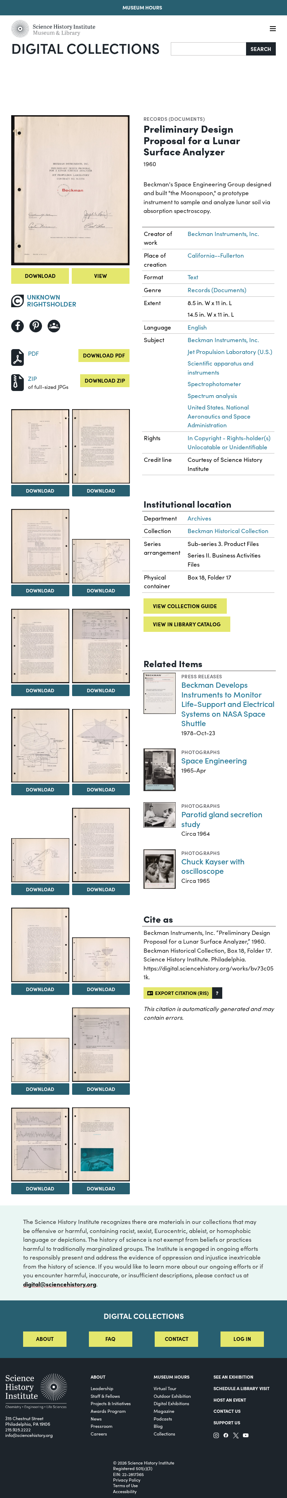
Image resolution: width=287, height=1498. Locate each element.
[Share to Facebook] (17, 326)
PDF (33, 353)
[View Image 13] (101, 959)
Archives (199, 518)
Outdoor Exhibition (172, 1396)
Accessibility (124, 1491)
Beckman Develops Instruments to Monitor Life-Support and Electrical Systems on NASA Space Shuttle (227, 703)
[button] (217, 993)
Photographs (200, 751)
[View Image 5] (101, 561)
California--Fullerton (216, 255)
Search (261, 48)
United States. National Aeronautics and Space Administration (219, 416)
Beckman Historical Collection (228, 531)
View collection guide (185, 606)
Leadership (102, 1388)
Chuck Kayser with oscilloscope (213, 866)
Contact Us (227, 1411)
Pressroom (101, 1426)
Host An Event (230, 1399)
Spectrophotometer (214, 384)
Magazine (164, 1411)
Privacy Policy (126, 1480)
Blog (158, 1426)
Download (40, 275)
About (45, 1338)
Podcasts (163, 1419)
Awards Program (108, 1411)
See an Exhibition (233, 1376)
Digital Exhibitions (171, 1403)
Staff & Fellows (105, 1396)
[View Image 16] (40, 1145)
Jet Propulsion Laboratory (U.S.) (230, 352)
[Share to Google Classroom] (54, 326)
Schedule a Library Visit (242, 1388)
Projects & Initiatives (111, 1403)
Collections (164, 1434)
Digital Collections (85, 48)
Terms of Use (125, 1485)
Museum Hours (142, 7)
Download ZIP (105, 380)
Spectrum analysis (212, 396)
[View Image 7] (101, 646)
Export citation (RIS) (181, 992)
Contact (176, 1338)
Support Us (227, 1422)
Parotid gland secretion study (221, 819)
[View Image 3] (101, 446)
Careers (99, 1434)
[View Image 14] (40, 1060)
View (100, 275)
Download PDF (104, 355)
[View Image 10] (40, 860)
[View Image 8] (40, 745)
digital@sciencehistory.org (59, 1284)
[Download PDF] (17, 357)
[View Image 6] (40, 646)
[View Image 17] (101, 1144)
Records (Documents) (174, 118)
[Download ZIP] (17, 382)
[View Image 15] (101, 1045)
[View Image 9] (101, 745)
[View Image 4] (40, 546)
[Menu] (273, 29)
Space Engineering (214, 760)
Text (193, 277)
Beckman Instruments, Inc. (223, 234)
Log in (242, 1338)
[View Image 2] (40, 446)
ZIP (32, 379)
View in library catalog (186, 624)
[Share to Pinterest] (35, 326)
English (197, 327)
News (96, 1419)
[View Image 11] (101, 845)
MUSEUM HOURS (171, 1376)
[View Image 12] (40, 945)
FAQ (110, 1338)
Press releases (201, 676)
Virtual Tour (165, 1388)
